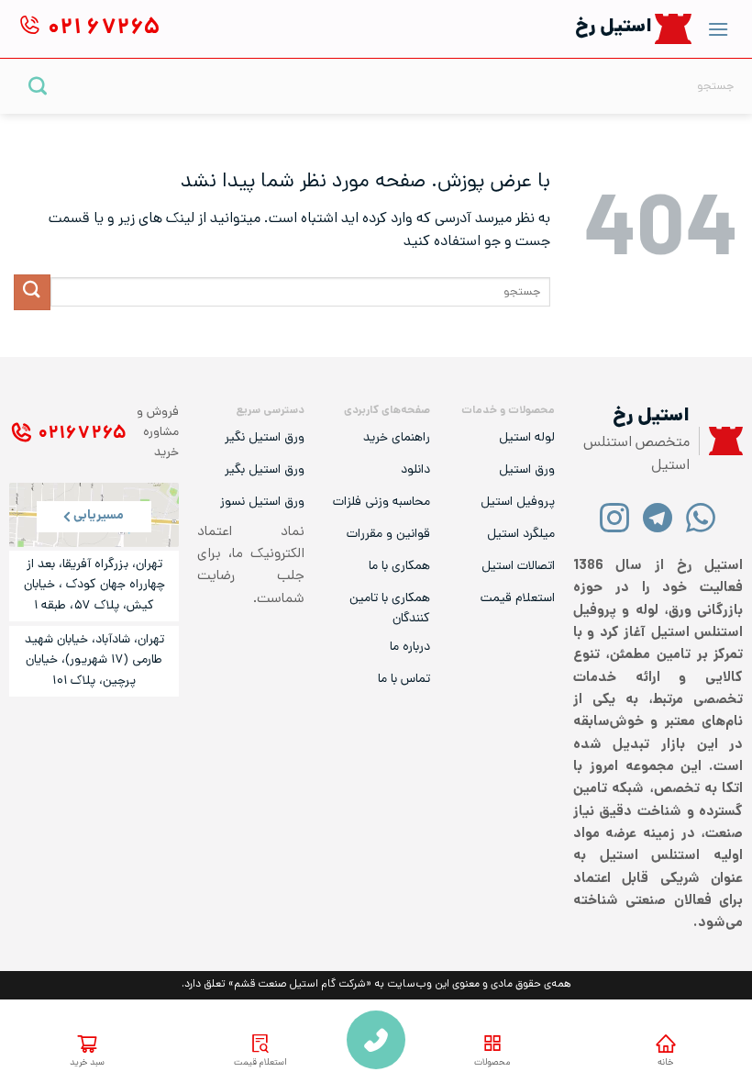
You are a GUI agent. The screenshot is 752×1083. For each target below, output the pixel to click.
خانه (665, 1063)
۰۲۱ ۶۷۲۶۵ (82, 434)
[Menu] (718, 28)
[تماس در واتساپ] (701, 517)
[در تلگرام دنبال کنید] (658, 517)
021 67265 (376, 1039)
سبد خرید (87, 1063)
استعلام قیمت (260, 1063)
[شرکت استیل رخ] (721, 441)
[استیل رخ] (673, 29)
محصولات (492, 1063)
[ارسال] (38, 86)
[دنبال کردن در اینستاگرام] (615, 517)
